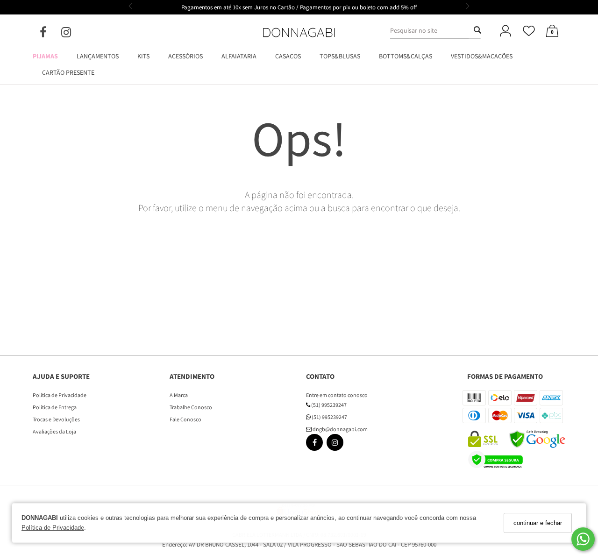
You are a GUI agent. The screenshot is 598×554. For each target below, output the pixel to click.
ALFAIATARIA (238, 56)
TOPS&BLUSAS (340, 56)
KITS (143, 56)
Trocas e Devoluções (56, 419)
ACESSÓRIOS (185, 56)
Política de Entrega (55, 407)
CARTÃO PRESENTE (68, 72)
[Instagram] (73, 34)
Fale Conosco (185, 419)
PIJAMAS (45, 56)
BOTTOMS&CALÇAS (405, 56)
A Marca (179, 394)
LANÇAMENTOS (98, 56)
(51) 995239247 (328, 404)
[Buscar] (474, 30)
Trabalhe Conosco (191, 407)
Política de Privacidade (52, 528)
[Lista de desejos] (529, 31)
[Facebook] (50, 34)
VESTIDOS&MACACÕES (482, 56)
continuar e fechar (537, 522)
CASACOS (288, 56)
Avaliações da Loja (54, 431)
